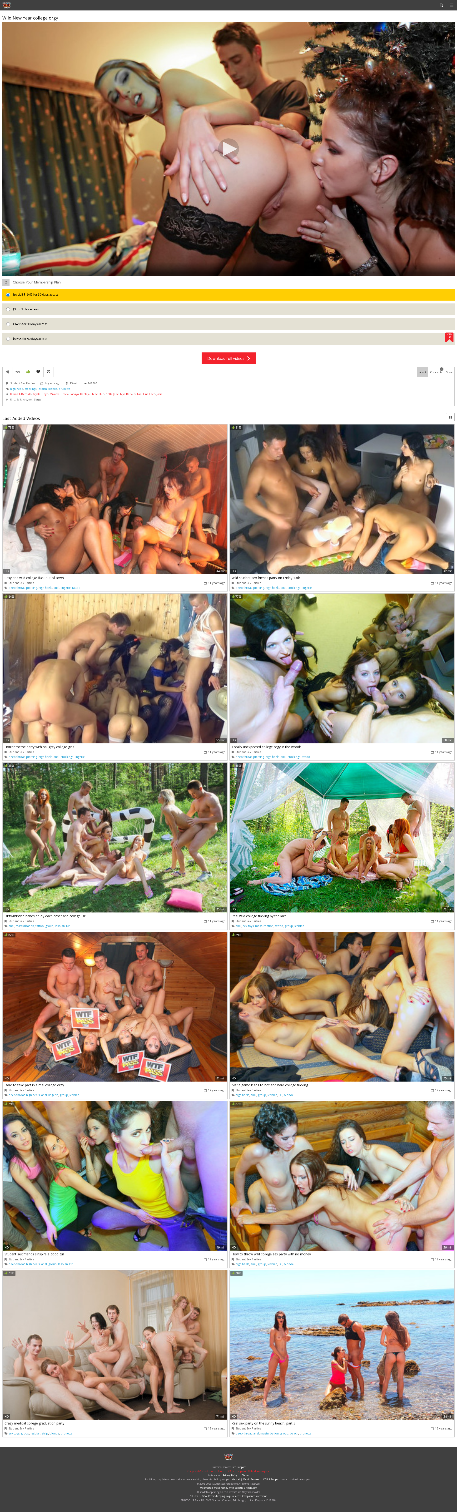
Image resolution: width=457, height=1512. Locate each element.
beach (294, 1433)
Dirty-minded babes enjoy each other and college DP (45, 916)
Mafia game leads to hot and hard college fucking (270, 1085)
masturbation (25, 926)
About (422, 372)
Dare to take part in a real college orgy (34, 1085)
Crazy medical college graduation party (34, 1423)
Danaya (74, 394)
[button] (228, 148)
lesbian (42, 388)
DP (68, 926)
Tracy (64, 394)
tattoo (76, 588)
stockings (30, 388)
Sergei (38, 399)
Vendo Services (251, 1479)
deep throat (17, 588)
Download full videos (227, 358)
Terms (245, 1475)
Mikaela (55, 394)
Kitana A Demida (20, 394)
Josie (160, 394)
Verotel (236, 1479)
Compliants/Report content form (205, 1471)
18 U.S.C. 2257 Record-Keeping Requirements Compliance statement (228, 1496)
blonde (52, 388)
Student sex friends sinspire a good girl (34, 1254)
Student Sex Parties (17, 5)
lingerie (66, 588)
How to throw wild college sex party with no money (271, 1254)
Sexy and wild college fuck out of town (34, 578)
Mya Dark (126, 394)
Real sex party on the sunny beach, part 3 (263, 1423)
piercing (31, 588)
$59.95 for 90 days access (232, 337)
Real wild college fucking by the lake (259, 916)
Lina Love (149, 394)
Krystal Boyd (40, 394)
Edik (19, 399)
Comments (436, 371)
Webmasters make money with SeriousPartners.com (228, 1487)
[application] (228, 149)
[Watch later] (48, 372)
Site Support (239, 1467)
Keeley (84, 394)
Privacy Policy (230, 1475)
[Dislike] (7, 372)
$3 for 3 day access (25, 309)
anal (56, 588)
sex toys (248, 926)
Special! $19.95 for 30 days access (35, 295)
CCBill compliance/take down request (249, 1471)
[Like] (28, 372)
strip (45, 1433)
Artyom (28, 399)
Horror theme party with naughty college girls (39, 747)
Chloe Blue (97, 394)
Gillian (138, 394)
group (49, 926)
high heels (16, 388)
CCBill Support (271, 1479)
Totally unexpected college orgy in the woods (267, 747)
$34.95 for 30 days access (29, 324)
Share (449, 372)
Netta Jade (112, 394)
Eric (12, 399)
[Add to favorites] (38, 372)
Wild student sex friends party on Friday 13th (266, 578)
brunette (64, 388)
